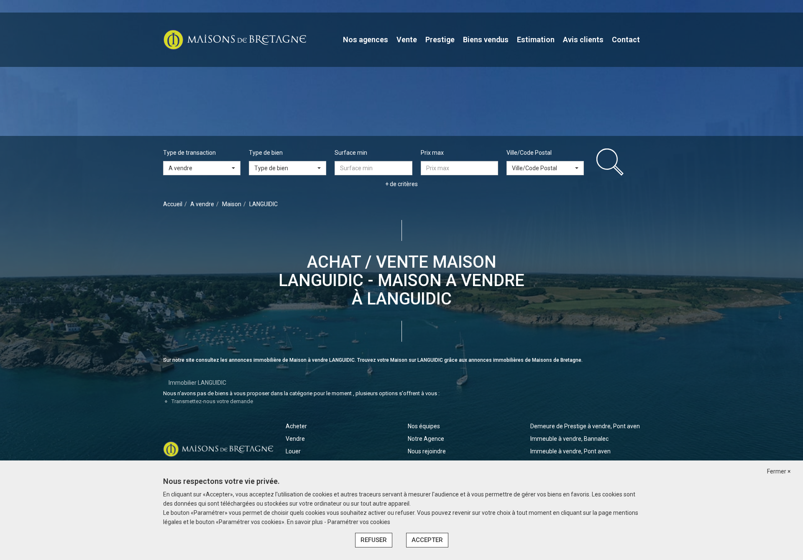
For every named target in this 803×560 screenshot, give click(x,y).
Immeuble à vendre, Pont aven (570, 451)
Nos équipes (424, 426)
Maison (231, 204)
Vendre (295, 438)
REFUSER (374, 540)
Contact (626, 39)
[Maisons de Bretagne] (234, 39)
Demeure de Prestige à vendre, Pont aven (585, 426)
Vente (406, 39)
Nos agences (365, 39)
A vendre (202, 204)
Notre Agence (426, 438)
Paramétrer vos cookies (358, 522)
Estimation (536, 39)
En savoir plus (305, 522)
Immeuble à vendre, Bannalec (569, 438)
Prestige (440, 39)
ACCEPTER (427, 540)
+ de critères (401, 184)
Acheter (296, 426)
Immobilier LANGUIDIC (197, 382)
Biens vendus (486, 39)
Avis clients (583, 39)
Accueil (172, 204)
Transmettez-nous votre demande (212, 401)
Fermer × (778, 471)
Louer (293, 451)
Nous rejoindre (427, 451)
